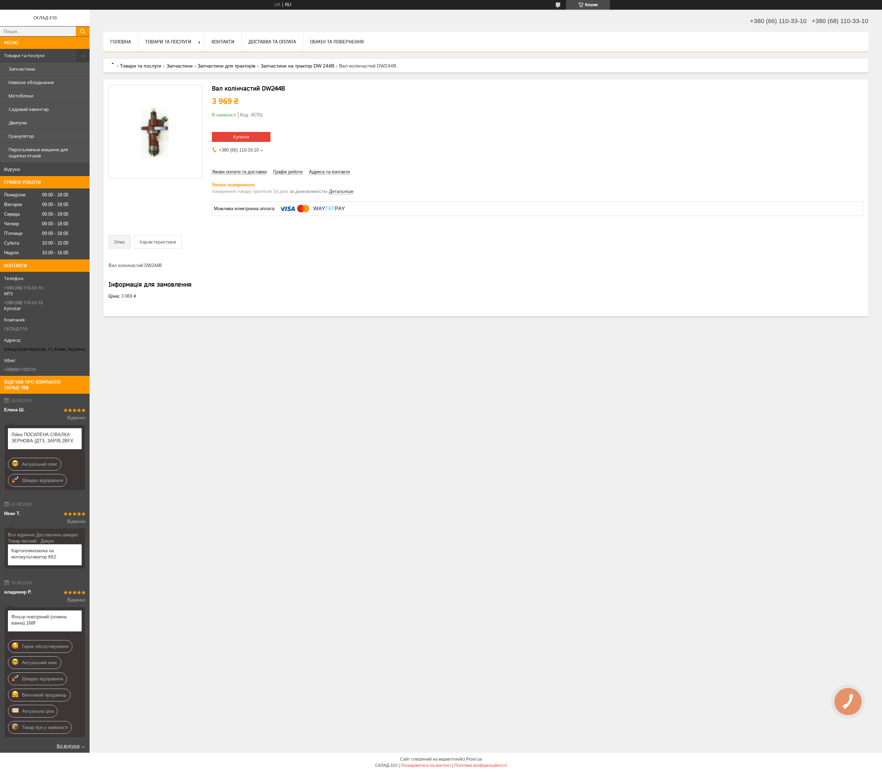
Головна (120, 41)
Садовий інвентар (29, 109)
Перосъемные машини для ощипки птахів (38, 152)
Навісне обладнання (31, 82)
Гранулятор (21, 136)
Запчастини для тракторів (226, 66)
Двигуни (18, 123)
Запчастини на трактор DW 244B (297, 66)
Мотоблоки (21, 96)
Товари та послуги (24, 55)
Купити (241, 137)
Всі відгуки (68, 746)
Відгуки (12, 169)
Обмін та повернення (337, 41)
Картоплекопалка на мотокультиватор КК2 (33, 553)
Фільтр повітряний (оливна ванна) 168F (38, 620)
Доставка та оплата (272, 41)
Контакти (223, 41)
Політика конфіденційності (480, 765)
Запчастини (22, 69)
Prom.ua (474, 759)
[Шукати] (83, 31)
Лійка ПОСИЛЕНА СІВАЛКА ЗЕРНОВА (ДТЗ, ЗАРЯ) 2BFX (42, 437)
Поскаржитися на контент (426, 765)
